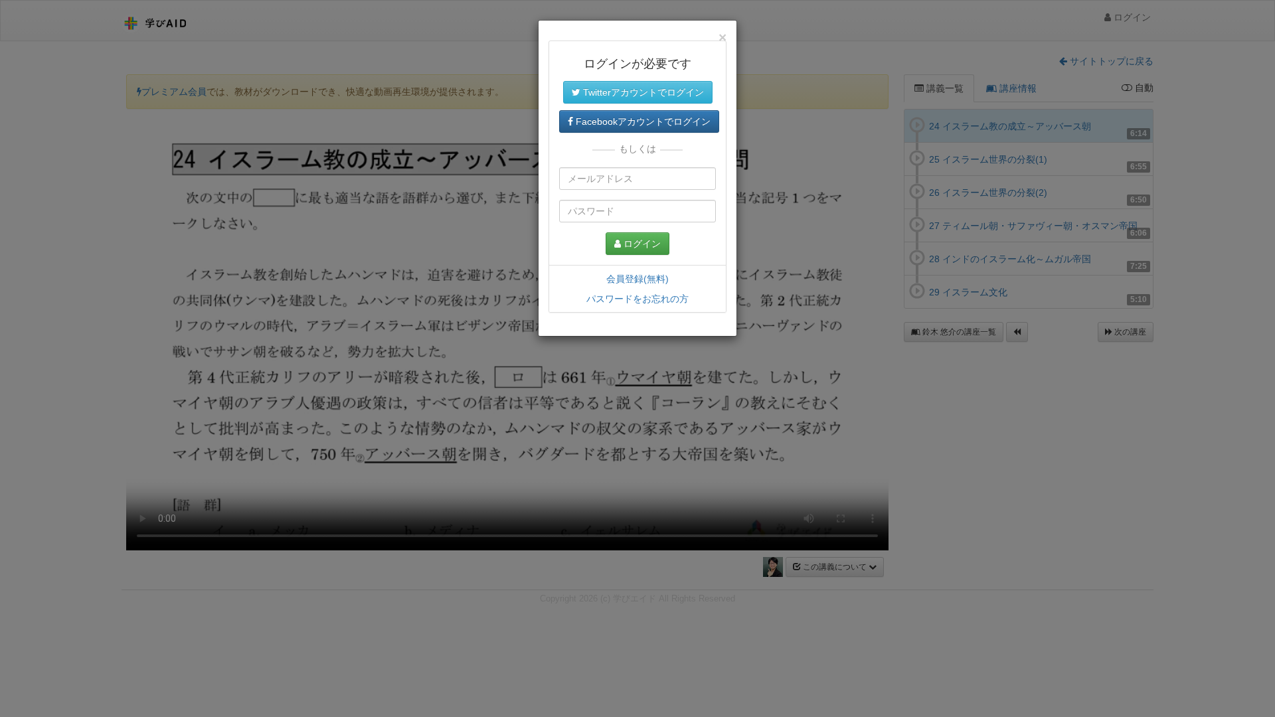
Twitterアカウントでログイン (642, 92)
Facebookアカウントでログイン (642, 121)
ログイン (641, 243)
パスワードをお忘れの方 (637, 298)
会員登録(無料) (637, 279)
